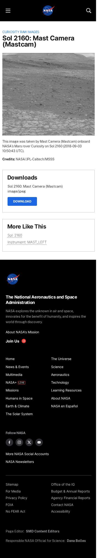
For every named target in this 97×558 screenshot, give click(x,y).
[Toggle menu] (8, 11)
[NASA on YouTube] (39, 442)
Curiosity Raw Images (20, 32)
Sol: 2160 (15, 235)
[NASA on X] (29, 442)
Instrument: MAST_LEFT (27, 242)
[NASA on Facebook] (9, 442)
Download (22, 201)
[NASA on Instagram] (19, 442)
